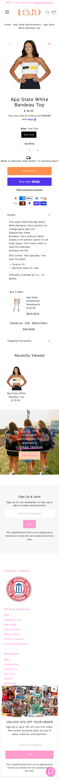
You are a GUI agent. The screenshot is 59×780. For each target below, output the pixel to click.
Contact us (16, 323)
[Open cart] (53, 12)
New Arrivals (29, 455)
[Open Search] (47, 12)
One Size (29, 134)
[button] (50, 771)
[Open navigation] (7, 12)
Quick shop (32, 313)
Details (11, 215)
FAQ (27, 323)
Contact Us (10, 669)
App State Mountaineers (27, 24)
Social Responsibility (16, 643)
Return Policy (40, 323)
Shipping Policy (13, 620)
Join (29, 524)
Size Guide (29, 329)
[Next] (17, 43)
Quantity (29, 143)
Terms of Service (14, 639)
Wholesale (10, 683)
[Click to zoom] (49, 44)
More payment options (30, 189)
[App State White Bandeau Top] (16, 378)
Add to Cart (29, 171)
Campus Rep (11, 664)
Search (8, 678)
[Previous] (9, 43)
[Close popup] (54, 689)
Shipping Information (19, 341)
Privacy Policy (12, 629)
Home (7, 24)
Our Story (9, 673)
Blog (6, 659)
